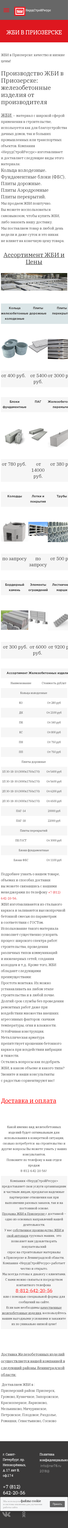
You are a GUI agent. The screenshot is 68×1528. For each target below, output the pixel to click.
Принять (57, 1504)
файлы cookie (31, 1501)
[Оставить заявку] (62, 9)
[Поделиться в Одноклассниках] (25, 1514)
